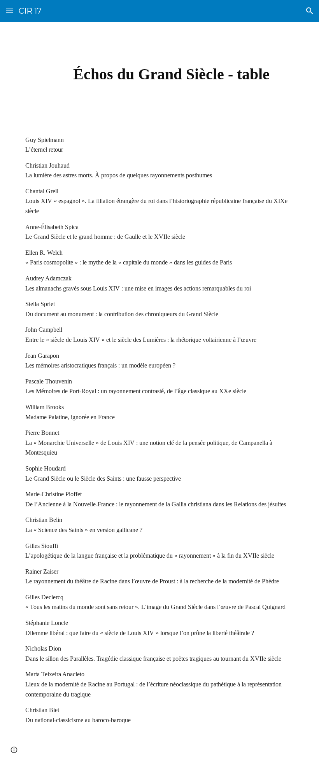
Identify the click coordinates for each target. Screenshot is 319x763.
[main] (171, 72)
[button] (9, 10)
